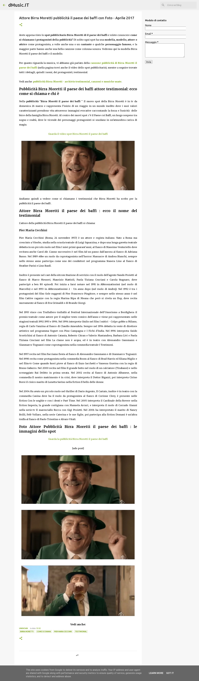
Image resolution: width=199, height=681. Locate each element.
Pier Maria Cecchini (63, 631)
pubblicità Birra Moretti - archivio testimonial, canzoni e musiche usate (77, 81)
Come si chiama (44, 631)
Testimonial (81, 631)
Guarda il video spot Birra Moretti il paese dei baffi (78, 133)
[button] (21, 25)
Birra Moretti (27, 631)
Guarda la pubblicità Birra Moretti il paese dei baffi (78, 439)
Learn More (156, 673)
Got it (170, 673)
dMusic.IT (18, 5)
